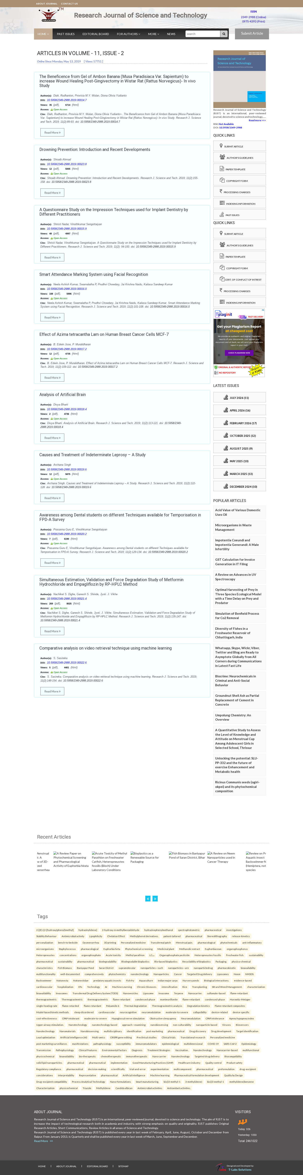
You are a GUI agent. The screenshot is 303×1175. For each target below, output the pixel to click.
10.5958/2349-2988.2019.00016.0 (67, 288)
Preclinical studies (147, 1037)
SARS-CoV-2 (230, 1043)
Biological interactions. (216, 980)
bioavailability (248, 967)
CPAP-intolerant (70, 1018)
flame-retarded (70, 1005)
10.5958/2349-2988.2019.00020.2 (67, 534)
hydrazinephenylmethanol (158, 929)
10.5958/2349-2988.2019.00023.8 (67, 164)
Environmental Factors (114, 1050)
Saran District (106, 967)
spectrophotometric (189, 929)
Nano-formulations (120, 1081)
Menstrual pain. (184, 942)
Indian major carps (168, 980)
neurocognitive (128, 1012)
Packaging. (221, 961)
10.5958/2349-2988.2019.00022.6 (67, 662)
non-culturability (182, 1024)
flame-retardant (239, 993)
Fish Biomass (65, 967)
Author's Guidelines (239, 157)
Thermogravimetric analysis (167, 1005)
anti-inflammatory (252, 942)
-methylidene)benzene (241, 1081)
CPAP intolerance (215, 1018)
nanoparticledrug (203, 967)
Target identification (247, 1031)
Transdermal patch (161, 942)
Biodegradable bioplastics (135, 961)
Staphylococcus (67, 948)
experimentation (160, 1069)
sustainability (256, 955)
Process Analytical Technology (88, 1081)
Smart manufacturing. (147, 1081)
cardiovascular (44, 986)
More (152, 34)
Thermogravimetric (72, 999)
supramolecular (127, 967)
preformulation (226, 1069)
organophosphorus (237, 948)
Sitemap (123, 1166)
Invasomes (62, 993)
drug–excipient (248, 1069)
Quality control (213, 1062)
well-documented (70, 974)
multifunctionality (45, 974)
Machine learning (159, 1075)
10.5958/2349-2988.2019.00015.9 (67, 228)
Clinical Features (88, 1050)
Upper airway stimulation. (50, 1024)
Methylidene (103, 1088)
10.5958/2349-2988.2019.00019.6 (67, 469)
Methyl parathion (135, 955)
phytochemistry (117, 974)
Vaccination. (181, 1050)
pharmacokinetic (227, 967)
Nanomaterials (68, 1031)
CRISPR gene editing (121, 1037)
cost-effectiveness (46, 1018)
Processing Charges (236, 192)
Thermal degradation (135, 1005)
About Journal (46, 3)
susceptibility (123, 1043)
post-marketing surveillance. (51, 1043)
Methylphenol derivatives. (144, 936)
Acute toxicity (113, 955)
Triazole (87, 1088)
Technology (93, 986)
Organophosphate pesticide (174, 955)
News (171, 34)
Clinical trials (169, 1037)
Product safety (234, 1062)
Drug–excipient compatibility (51, 1081)
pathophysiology (102, 1043)
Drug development (221, 1031)
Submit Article (252, 33)
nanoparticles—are (178, 967)
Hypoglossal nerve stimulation (128, 1018)
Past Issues (66, 34)
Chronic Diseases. (147, 986)
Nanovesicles (130, 993)
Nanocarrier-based (227, 1050)
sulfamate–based (216, 993)
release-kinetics (241, 936)
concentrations (68, 955)
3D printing (110, 942)
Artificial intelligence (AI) (73, 1037)
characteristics (44, 967)
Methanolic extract (189, 948)
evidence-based (243, 980)
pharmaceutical (213, 929)
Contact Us (69, 3)
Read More (51, 132)
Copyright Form (236, 180)
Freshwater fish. (235, 955)
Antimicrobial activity (73, 936)
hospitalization (65, 986)
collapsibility (200, 1012)
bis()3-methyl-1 (172, 1081)
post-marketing (154, 1031)
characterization (256, 986)
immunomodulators (146, 1043)
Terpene (178, 993)
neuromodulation (151, 1012)
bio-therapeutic (87, 1056)
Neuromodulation (191, 1018)
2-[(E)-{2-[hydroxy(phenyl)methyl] (55, 929)
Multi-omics (98, 1037)
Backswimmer (44, 980)
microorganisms (45, 948)
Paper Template (234, 169)
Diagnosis (137, 1050)
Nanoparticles (161, 974)
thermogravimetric (46, 999)
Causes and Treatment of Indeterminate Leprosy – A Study (92, 454)
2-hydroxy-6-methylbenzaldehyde (120, 929)
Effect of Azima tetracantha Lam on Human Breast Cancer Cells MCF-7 (104, 334)
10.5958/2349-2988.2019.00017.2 (67, 349)
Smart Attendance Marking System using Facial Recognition (93, 274)
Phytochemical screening (139, 948)
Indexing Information (240, 203)
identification (134, 1031)
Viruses (226, 1024)
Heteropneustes (45, 955)
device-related (219, 1012)
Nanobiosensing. (90, 1031)
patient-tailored (172, 936)
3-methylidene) (193, 1081)
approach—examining (134, 1024)
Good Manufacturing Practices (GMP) (153, 1062)
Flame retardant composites (230, 1005)
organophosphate (91, 955)
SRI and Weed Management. (227, 986)
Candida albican (124, 1088)
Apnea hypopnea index (241, 1018)
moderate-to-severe (177, 1012)
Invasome (164, 993)
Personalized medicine (133, 942)
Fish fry (130, 980)
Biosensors (242, 1024)
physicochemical (45, 1056)
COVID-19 (213, 1043)
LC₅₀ (151, 955)
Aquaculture (146, 980)
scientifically (118, 1069)
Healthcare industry (189, 1062)
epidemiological (170, 1043)
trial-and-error (138, 1069)
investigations (234, 929)
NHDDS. (249, 974)
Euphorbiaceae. (213, 948)
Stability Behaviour (46, 936)
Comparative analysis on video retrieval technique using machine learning (105, 648)
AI (106, 986)
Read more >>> (257, 120)
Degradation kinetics (198, 1005)
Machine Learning (122, 986)
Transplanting (199, 986)
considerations (44, 1075)
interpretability (66, 1075)
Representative (87, 1075)
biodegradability (107, 961)
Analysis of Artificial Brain (62, 394)
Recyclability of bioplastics (196, 961)
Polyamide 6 (112, 1005)
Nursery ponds (191, 980)
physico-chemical (241, 961)
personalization (44, 942)
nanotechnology (140, 974)
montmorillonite (169, 999)
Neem (237, 974)
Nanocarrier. (195, 993)
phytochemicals (228, 942)
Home (42, 34)
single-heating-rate (46, 1005)
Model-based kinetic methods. (52, 1012)
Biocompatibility (233, 1056)
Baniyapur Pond (85, 967)
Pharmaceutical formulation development (196, 1075)
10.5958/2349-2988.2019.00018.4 (67, 409)
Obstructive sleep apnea (163, 1018)
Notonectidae (80, 980)
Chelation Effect (116, 936)
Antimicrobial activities (149, 1088)
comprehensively (94, 974)
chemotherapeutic (111, 1056)
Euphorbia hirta (111, 948)
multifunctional (251, 1050)
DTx (80, 986)
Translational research (193, 1037)
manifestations (80, 1043)
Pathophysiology (65, 1050)
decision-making (97, 1069)
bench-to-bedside (68, 942)
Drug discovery (197, 1031)
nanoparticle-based (206, 1024)
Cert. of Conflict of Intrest (243, 279)
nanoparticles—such (152, 967)
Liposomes (223, 974)
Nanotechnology (78, 1024)
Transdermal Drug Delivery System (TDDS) (95, 993)
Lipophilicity (95, 936)
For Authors (127, 34)
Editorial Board (96, 34)
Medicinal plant (165, 948)
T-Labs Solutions (239, 1169)
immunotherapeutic (136, 1056)
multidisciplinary (113, 1031)
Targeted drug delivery (207, 1056)
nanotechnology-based (104, 1024)
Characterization (45, 1088)
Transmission (43, 1050)
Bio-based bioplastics (165, 961)
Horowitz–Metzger (240, 999)
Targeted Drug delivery (199, 974)
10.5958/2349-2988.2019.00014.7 (67, 100)
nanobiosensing (159, 1024)
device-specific (241, 1012)
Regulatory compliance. (48, 1069)
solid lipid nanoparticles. (49, 1062)
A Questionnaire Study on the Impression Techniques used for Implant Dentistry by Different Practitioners (113, 212)
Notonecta (62, 980)
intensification (169, 986)
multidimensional (193, 1043)
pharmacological (206, 942)
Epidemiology (249, 1043)
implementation (119, 1062)
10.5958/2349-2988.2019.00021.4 (67, 598)
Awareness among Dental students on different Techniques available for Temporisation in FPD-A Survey (120, 517)
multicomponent (182, 1069)
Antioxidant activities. (179, 1088)
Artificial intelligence (134, 1075)
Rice (184, 986)
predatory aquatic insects (107, 980)
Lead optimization (45, 1037)
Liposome (148, 993)
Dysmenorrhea (91, 942)
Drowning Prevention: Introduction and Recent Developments (94, 149)
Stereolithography (217, 936)
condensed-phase (145, 999)
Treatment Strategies (158, 1050)
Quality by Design (233, 1075)
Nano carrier (159, 1056)
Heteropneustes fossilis (208, 955)
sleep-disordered (84, 1012)
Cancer (178, 974)
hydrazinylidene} (88, 929)
